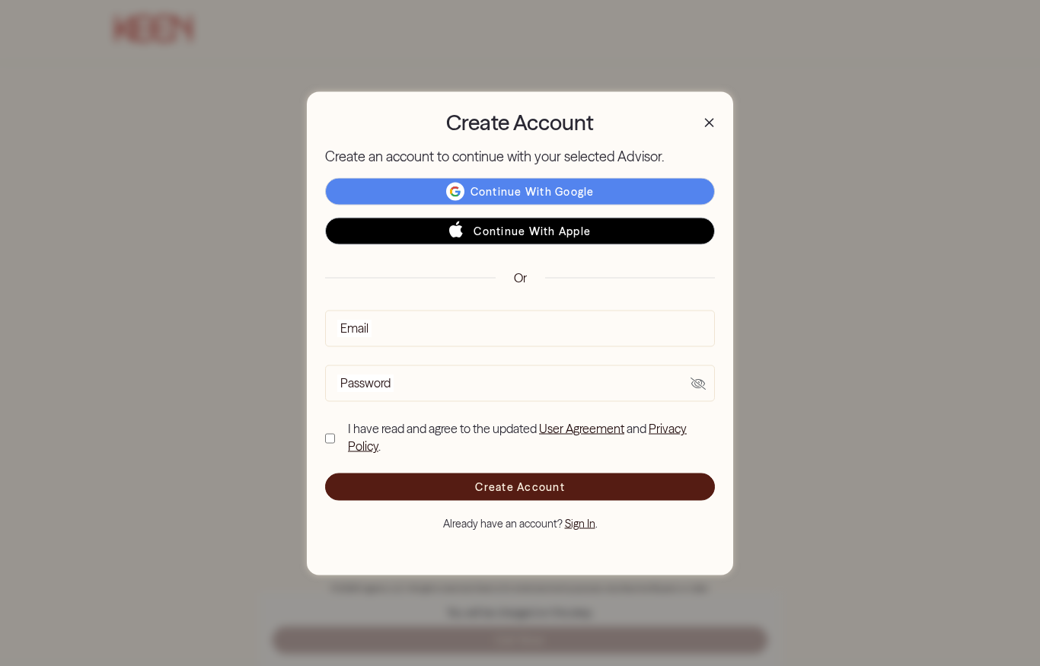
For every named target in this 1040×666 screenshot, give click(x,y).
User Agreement (581, 428)
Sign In (580, 523)
